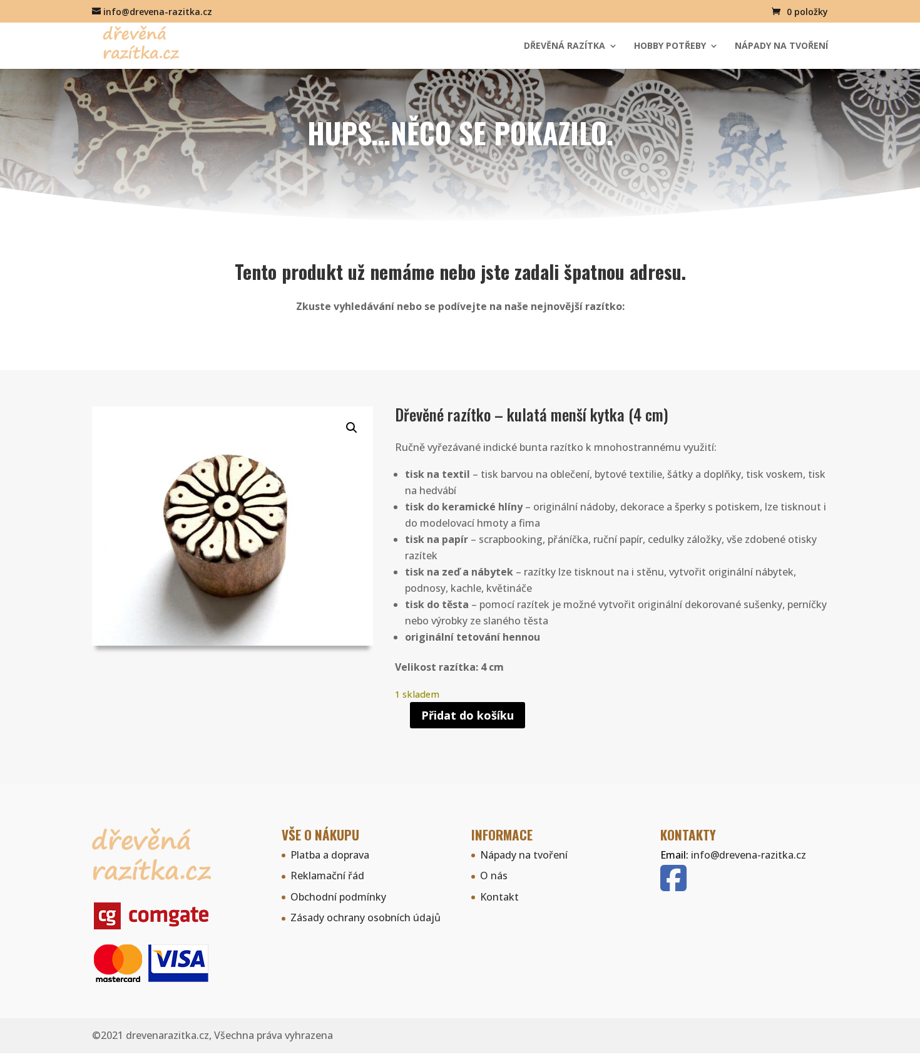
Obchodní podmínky (338, 897)
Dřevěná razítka (564, 46)
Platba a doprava (329, 855)
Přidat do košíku (467, 715)
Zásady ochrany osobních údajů (365, 917)
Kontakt (499, 897)
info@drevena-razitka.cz (748, 855)
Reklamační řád (327, 875)
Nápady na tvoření (781, 46)
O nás (494, 875)
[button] (351, 427)
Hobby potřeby (670, 46)
